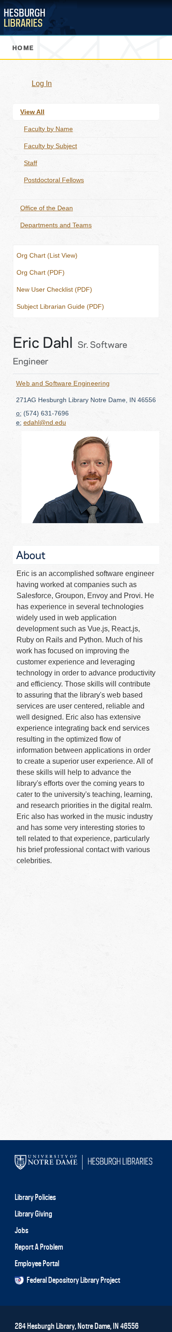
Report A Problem (39, 1246)
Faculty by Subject (50, 146)
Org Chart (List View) (47, 255)
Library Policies (35, 1197)
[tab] (86, 1197)
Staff (30, 163)
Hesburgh (24, 17)
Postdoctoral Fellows (54, 180)
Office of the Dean (46, 208)
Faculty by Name (48, 129)
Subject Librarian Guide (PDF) (60, 306)
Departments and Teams (56, 225)
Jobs (21, 1230)
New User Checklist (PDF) (54, 289)
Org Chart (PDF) (41, 272)
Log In (42, 83)
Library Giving (33, 1213)
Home (23, 47)
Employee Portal (37, 1263)
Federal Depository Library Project (72, 1280)
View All (32, 111)
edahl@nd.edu (44, 422)
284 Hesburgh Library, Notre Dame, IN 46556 (77, 1326)
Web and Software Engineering (63, 383)
